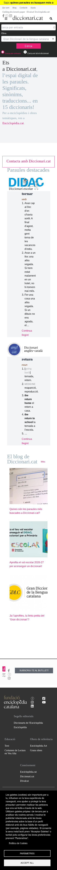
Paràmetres (27, 853)
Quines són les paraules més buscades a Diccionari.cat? (26, 511)
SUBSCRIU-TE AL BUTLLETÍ (33, 670)
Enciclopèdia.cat (42, 12)
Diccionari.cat (27, 776)
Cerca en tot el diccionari (38, 53)
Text (7, 745)
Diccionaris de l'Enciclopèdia (28, 722)
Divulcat (30, 12)
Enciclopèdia (20, 727)
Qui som (5, 8)
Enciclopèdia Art (38, 745)
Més (43, 461)
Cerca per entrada (13, 53)
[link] (28, 161)
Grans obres (36, 750)
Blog (14, 8)
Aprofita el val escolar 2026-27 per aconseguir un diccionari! (27, 564)
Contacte (23, 8)
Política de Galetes (18, 843)
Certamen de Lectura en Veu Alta (15, 752)
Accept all (27, 862)
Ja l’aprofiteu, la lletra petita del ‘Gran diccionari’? (27, 617)
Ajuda (33, 8)
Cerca (28, 46)
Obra (3, 33)
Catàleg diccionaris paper (13, 12)
